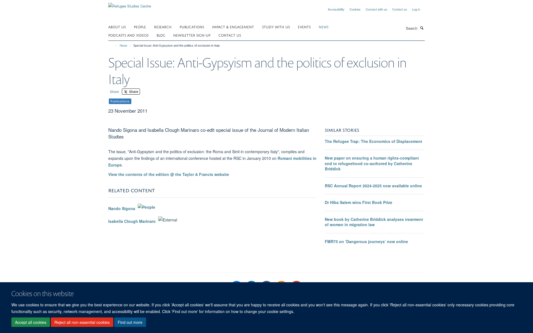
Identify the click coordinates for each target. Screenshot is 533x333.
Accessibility (336, 9)
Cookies (355, 9)
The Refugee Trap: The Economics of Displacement (373, 141)
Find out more (130, 322)
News (123, 45)
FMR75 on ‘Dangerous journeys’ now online (366, 241)
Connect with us (376, 9)
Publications (192, 26)
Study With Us (276, 26)
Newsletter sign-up (191, 34)
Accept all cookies (30, 322)
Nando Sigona (121, 208)
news (323, 26)
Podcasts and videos (128, 34)
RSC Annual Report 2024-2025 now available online (373, 185)
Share (114, 91)
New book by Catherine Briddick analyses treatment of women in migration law (374, 222)
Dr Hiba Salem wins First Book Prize (358, 202)
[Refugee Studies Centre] (129, 4)
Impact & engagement (233, 26)
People (140, 26)
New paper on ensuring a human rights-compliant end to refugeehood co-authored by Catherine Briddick (372, 163)
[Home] (113, 45)
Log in (416, 9)
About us (117, 26)
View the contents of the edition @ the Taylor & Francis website (168, 174)
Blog (161, 34)
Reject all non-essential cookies (82, 322)
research (163, 26)
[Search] (422, 28)
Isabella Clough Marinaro (132, 221)
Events (304, 26)
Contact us (399, 9)
